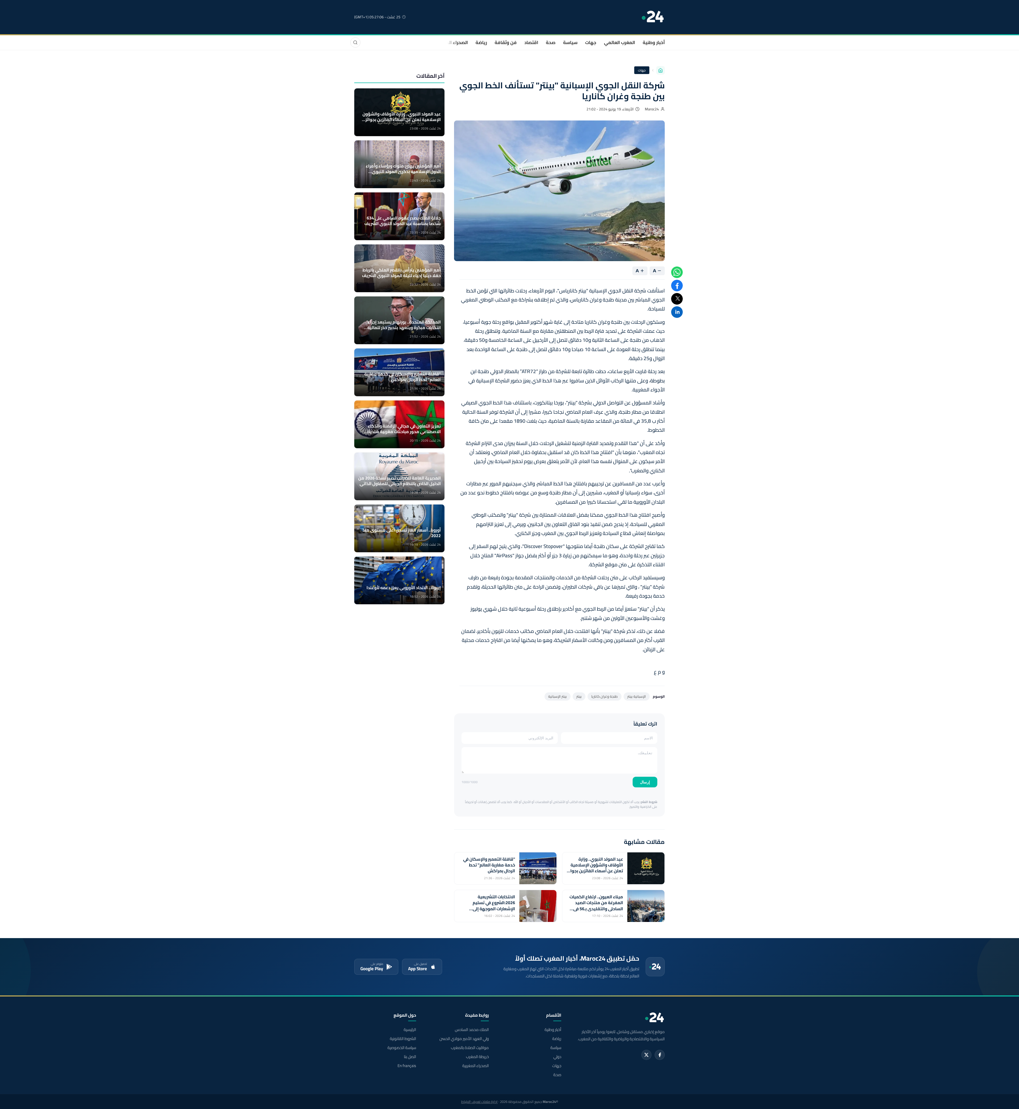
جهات (590, 42)
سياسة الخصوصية (401, 1048)
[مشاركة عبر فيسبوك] (677, 285)
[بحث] (355, 42)
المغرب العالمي (619, 42)
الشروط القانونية (403, 1038)
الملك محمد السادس (472, 1029)
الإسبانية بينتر (636, 696)
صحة (550, 42)
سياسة (570, 42)
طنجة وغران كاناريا (604, 696)
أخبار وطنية (654, 42)
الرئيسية (410, 1029)
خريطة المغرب (477, 1057)
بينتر (579, 696)
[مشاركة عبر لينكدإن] (677, 312)
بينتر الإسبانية (557, 696)
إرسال (645, 782)
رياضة (481, 42)
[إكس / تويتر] (646, 1055)
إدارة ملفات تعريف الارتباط (479, 1101)
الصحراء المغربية (451, 42)
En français (407, 1066)
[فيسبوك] (660, 1055)
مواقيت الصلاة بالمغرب (470, 1048)
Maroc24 (652, 109)
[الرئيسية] (660, 70)
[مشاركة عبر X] (677, 299)
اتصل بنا (410, 1057)
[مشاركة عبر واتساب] (677, 272)
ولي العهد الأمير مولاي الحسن (464, 1038)
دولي (557, 1057)
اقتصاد (531, 42)
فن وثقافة (506, 42)
